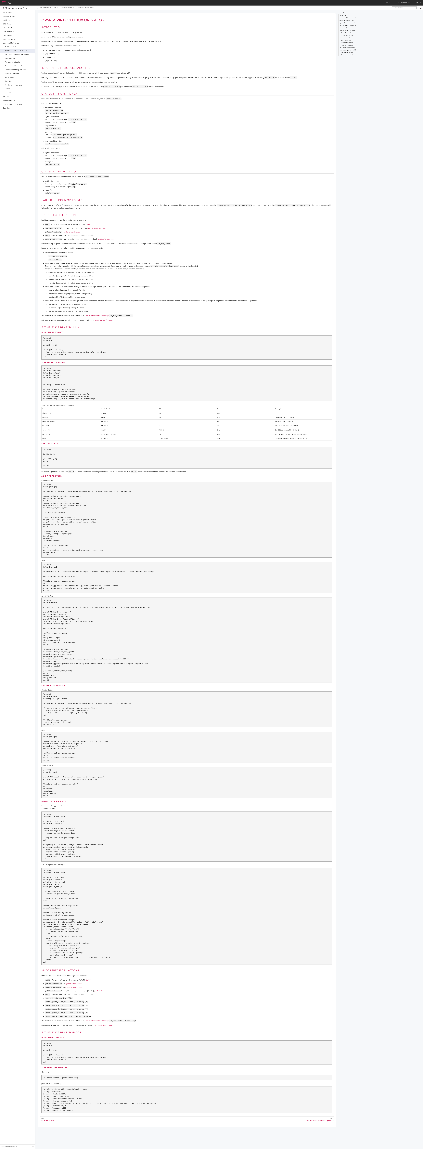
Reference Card (10, 47)
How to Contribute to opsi (12, 104)
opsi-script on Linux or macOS (16, 50)
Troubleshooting (9, 100)
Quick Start (7, 20)
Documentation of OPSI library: (108, 316)
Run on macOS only (347, 52)
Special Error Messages (13, 85)
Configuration (10, 58)
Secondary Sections (12, 73)
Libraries (8, 92)
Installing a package (347, 45)
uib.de (418, 3)
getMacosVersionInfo (74, 983)
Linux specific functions (347, 28)
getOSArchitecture (101, 991)
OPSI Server (7, 24)
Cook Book (8, 81)
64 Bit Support (10, 77)
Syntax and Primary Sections (15, 70)
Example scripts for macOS (348, 50)
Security (6, 96)
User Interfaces (8, 31)
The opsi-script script (12, 62)
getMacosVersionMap (73, 987)
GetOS (88, 224)
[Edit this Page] (421, 8)
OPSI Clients (7, 28)
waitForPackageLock (106, 239)
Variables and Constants (14, 66)
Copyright (6, 108)
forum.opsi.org (405, 3)
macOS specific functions (347, 47)
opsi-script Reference (11, 43)
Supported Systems (10, 16)
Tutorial (7, 89)
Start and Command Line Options (17, 54)
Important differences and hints (349, 18)
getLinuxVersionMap (72, 232)
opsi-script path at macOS (347, 23)
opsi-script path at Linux (347, 20)
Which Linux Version (347, 35)
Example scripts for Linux (347, 30)
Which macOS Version (347, 55)
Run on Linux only (346, 33)
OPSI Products (8, 35)
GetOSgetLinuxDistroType (97, 228)
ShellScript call (345, 38)
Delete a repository (347, 43)
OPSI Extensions (9, 39)
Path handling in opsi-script (348, 25)
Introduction (7, 12)
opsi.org (390, 3)
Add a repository (346, 40)
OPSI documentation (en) (15, 8)
